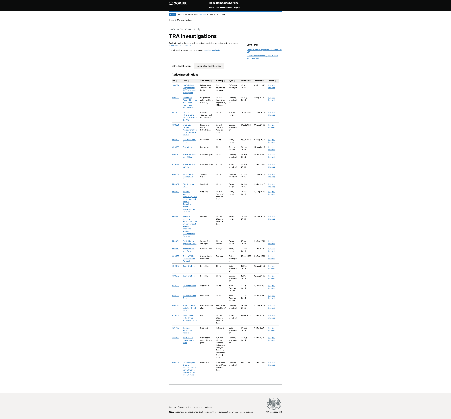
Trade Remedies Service (223, 3)
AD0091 (175, 125)
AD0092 (175, 97)
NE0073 (175, 286)
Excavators (187, 147)
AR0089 (175, 147)
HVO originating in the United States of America (190, 317)
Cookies (172, 407)
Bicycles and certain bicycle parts (188, 340)
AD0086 (175, 174)
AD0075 (175, 276)
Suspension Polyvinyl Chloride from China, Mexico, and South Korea (190, 102)
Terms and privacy (185, 407)
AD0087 (175, 154)
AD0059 (175, 362)
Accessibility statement (203, 407)
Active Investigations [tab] (181, 66)
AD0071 (175, 305)
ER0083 (175, 192)
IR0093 (175, 112)
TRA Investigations (224, 7)
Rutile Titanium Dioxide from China (189, 176)
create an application (213, 50)
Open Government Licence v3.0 (215, 412)
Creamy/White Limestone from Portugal (189, 258)
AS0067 (175, 315)
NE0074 (175, 296)
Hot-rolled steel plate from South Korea (189, 308)
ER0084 (175, 216)
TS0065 (175, 328)
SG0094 (175, 85)
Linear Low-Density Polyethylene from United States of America (190, 130)
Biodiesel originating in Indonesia (188, 330)
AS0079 (175, 256)
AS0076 (175, 266)
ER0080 (175, 248)
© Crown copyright (274, 412)
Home (211, 7)
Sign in (237, 7)
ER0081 (175, 241)
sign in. (189, 45)
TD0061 (175, 338)
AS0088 (175, 164)
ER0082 (175, 184)
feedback (202, 14)
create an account (176, 45)
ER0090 (175, 140)
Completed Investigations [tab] (209, 66)
